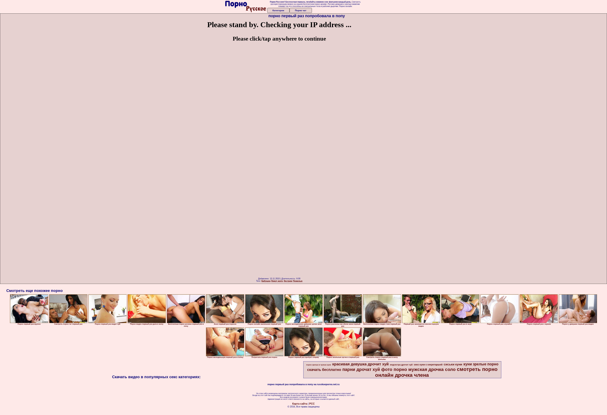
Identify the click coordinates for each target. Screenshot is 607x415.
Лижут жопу (277, 281)
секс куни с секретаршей (428, 364)
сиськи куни (453, 364)
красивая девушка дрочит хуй (360, 364)
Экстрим (288, 281)
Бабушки (265, 281)
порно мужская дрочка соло (425, 369)
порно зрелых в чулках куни (318, 365)
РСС (312, 403)
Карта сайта (299, 403)
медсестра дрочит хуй (401, 365)
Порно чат (300, 10)
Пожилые (297, 281)
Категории (278, 10)
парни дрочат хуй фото (367, 369)
